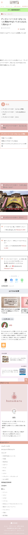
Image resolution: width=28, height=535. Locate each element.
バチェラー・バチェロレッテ (10, 476)
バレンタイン (6, 509)
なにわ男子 (6, 479)
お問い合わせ (17, 6)
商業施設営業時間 (6, 482)
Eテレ (4, 470)
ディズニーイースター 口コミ (11, 117)
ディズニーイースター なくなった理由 (13, 109)
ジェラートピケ (5, 446)
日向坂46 (3, 485)
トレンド (11, 286)
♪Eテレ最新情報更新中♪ (14, 10)
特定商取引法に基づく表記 (14, 528)
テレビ (4, 467)
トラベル (5, 501)
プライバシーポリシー (10, 530)
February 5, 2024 (20, 229)
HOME (15, 523)
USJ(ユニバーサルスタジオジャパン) (12, 503)
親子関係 (5, 515)
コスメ (4, 495)
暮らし (3, 489)
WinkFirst (5, 461)
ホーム (2, 6)
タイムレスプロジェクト (8, 449)
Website (3, 348)
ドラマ (4, 473)
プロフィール (9, 6)
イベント (5, 492)
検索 (26, 380)
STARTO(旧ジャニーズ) (9, 456)
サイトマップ (20, 530)
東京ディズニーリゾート (9, 506)
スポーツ (5, 464)
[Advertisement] (13, 46)
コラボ (4, 498)
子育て (4, 512)
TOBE (4, 459)
